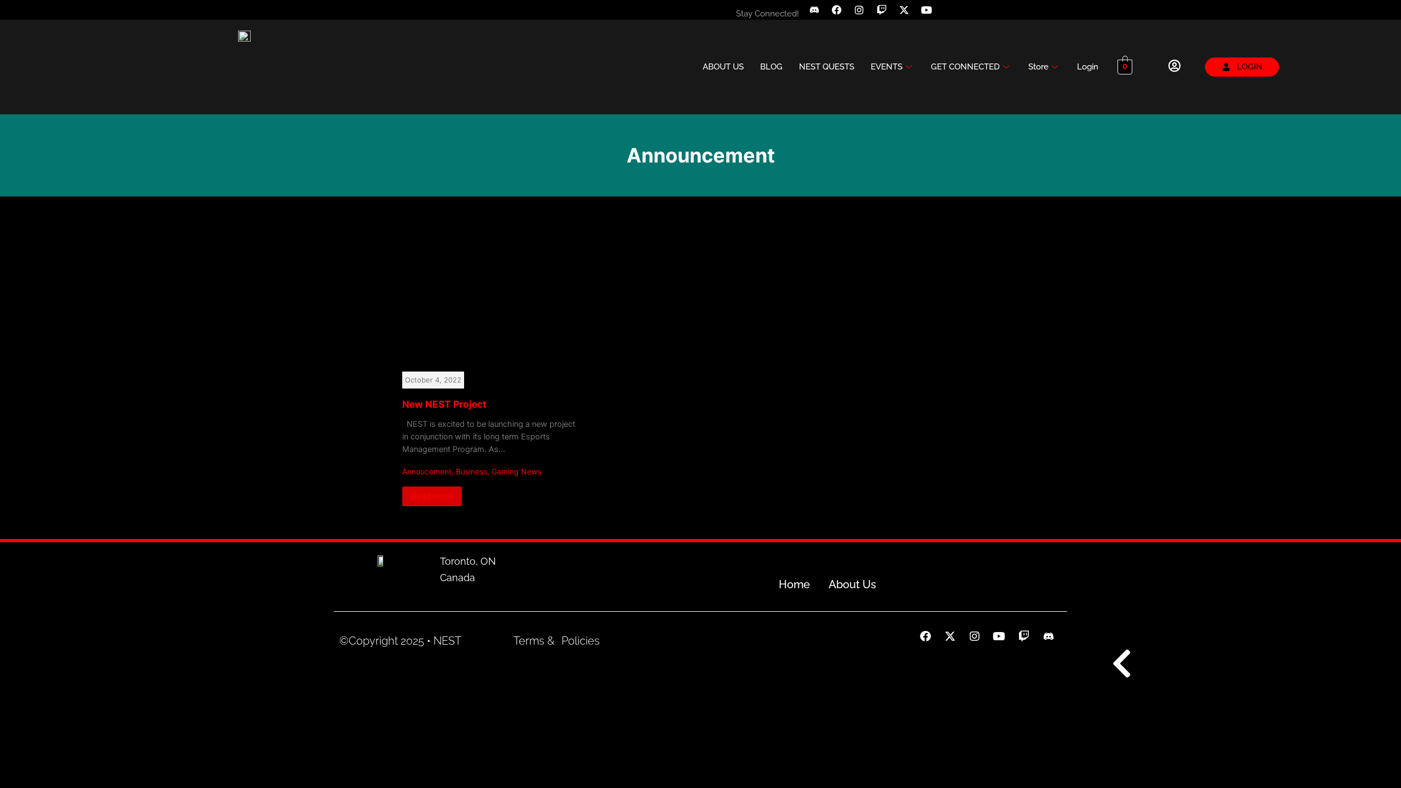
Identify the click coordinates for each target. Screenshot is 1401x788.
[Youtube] (926, 10)
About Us (852, 585)
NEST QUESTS (826, 53)
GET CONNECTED (965, 53)
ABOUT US (723, 53)
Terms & (533, 641)
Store (1038, 53)
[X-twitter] (904, 10)
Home (794, 585)
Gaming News (516, 444)
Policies (580, 641)
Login (1087, 53)
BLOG (771, 53)
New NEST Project (444, 377)
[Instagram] (859, 10)
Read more (432, 468)
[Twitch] (881, 10)
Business (471, 444)
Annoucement (426, 444)
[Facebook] (837, 10)
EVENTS (886, 53)
